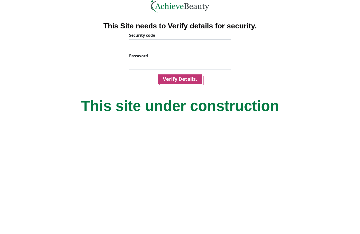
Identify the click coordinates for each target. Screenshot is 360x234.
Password (138, 55)
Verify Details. (180, 79)
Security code (142, 35)
